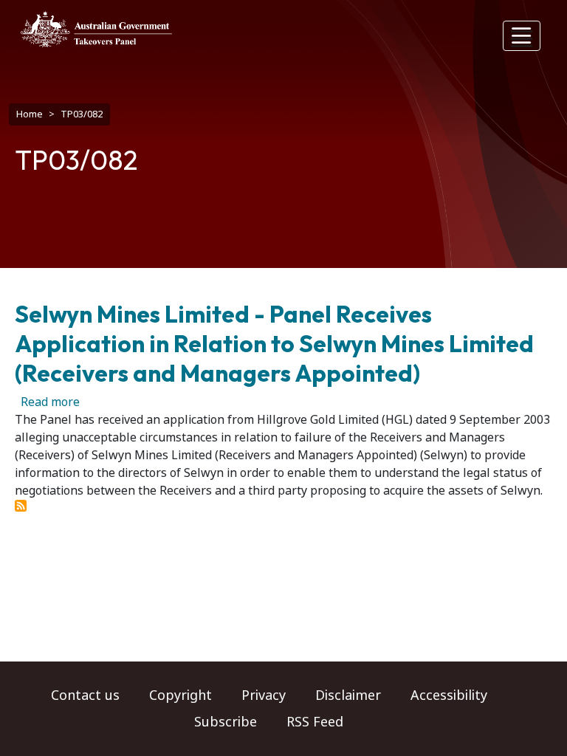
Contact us (85, 695)
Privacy (263, 695)
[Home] (96, 29)
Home (29, 114)
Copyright (180, 695)
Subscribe (225, 722)
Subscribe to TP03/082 (21, 506)
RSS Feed (314, 722)
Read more (50, 402)
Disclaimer (348, 695)
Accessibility (448, 695)
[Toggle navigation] (522, 36)
